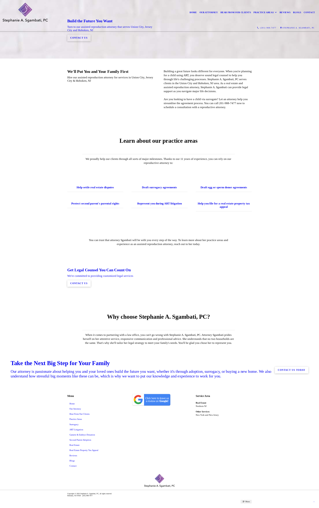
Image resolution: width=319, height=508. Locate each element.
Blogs (297, 12)
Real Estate (74, 445)
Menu (247, 502)
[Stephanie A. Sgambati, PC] (25, 12)
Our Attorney (209, 12)
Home (193, 12)
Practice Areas (264, 12)
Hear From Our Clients (235, 12)
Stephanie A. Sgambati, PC (298, 28)
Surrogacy (74, 424)
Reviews (285, 12)
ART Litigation (76, 429)
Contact (309, 12)
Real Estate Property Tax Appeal (83, 450)
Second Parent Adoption (80, 440)
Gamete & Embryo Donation (82, 434)
